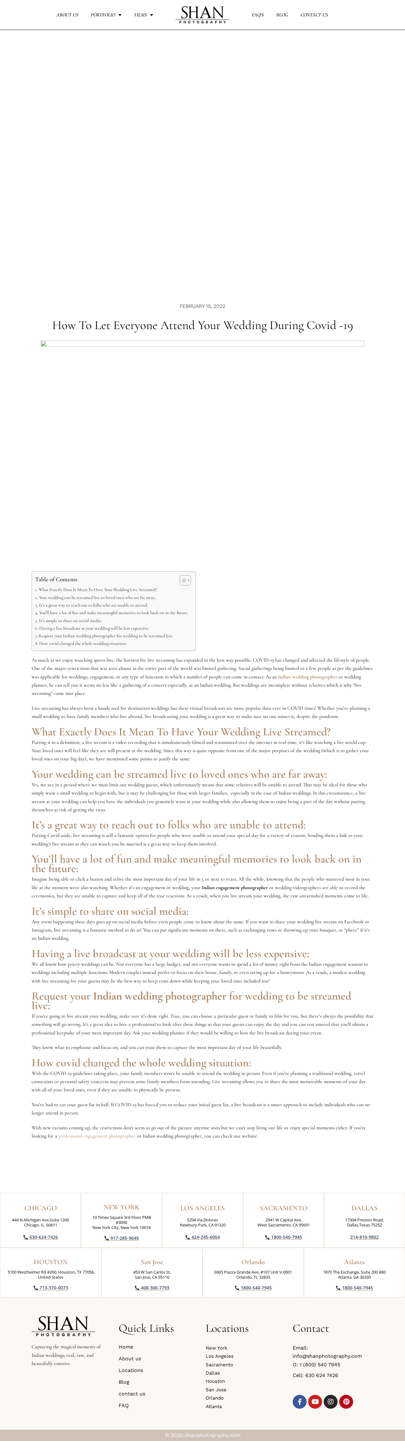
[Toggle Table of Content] (182, 580)
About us (67, 15)
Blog (282, 15)
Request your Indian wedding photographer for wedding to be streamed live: (106, 636)
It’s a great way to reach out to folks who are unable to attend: (93, 605)
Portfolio (103, 15)
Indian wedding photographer (307, 677)
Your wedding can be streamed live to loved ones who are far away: (97, 597)
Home (126, 1347)
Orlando (253, 1262)
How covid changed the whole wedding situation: (83, 643)
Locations (131, 1370)
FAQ (124, 1405)
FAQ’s (258, 15)
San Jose (152, 1262)
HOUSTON (51, 1262)
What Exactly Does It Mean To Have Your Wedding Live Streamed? (98, 589)
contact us (314, 15)
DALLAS (364, 1208)
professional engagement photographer (97, 1136)
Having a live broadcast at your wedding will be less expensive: (94, 628)
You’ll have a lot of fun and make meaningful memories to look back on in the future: (114, 612)
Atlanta (354, 1262)
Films (140, 15)
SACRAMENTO (284, 1208)
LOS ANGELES (202, 1208)
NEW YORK (121, 1207)
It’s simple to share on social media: (71, 620)
